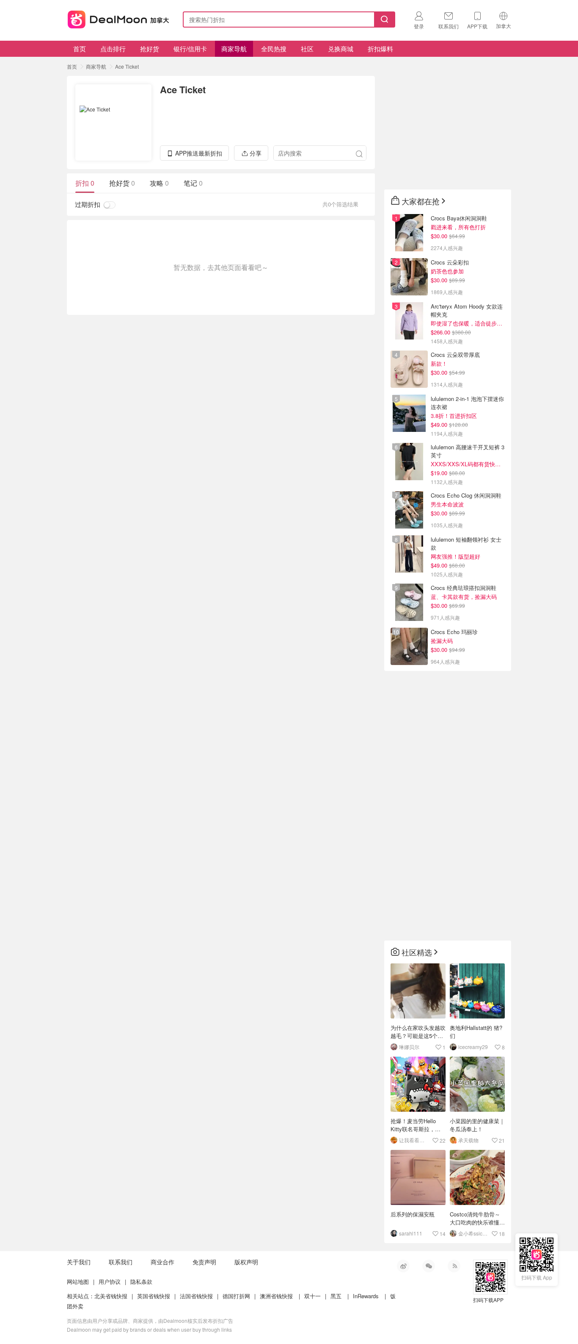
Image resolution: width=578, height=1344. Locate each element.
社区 (307, 48)
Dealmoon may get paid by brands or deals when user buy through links (149, 1329)
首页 (79, 48)
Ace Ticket (127, 66)
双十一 (312, 1296)
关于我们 (79, 1262)
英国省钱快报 (153, 1296)
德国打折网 (236, 1296)
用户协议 (110, 1281)
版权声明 (246, 1262)
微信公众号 (428, 1266)
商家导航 (234, 48)
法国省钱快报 (196, 1296)
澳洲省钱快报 (276, 1296)
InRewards (366, 1296)
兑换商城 (340, 48)
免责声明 (204, 1262)
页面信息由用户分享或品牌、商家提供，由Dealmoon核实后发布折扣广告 (150, 1320)
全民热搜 (273, 48)
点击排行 (113, 48)
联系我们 (120, 1262)
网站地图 (78, 1281)
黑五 (335, 1296)
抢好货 (149, 48)
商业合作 (162, 1262)
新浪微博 (403, 1266)
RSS (454, 1266)
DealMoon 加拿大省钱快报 (116, 18)
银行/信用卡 (190, 48)
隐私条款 (141, 1281)
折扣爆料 (380, 48)
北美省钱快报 (110, 1296)
